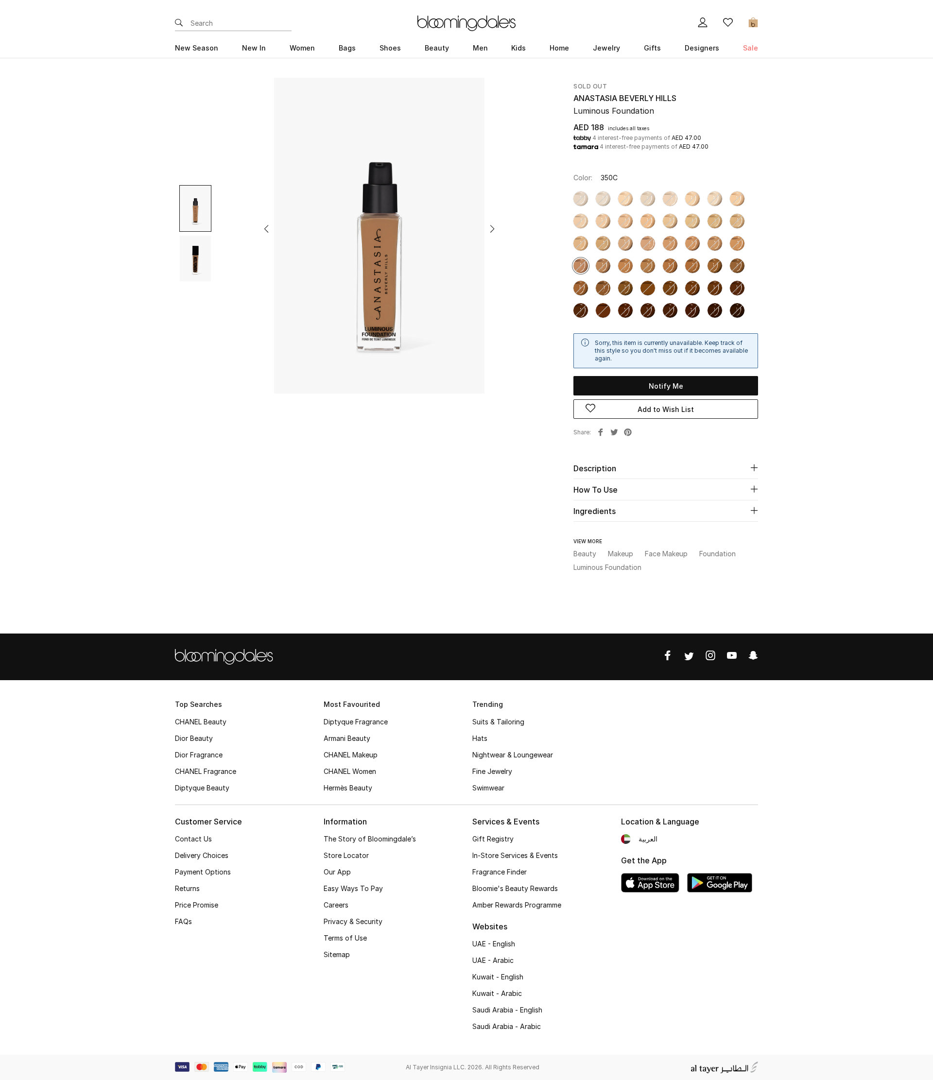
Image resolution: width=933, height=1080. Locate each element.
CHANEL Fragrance (205, 771)
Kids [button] (518, 48)
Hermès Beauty (348, 788)
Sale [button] (750, 48)
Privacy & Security (353, 921)
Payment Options (203, 872)
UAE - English (493, 944)
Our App (337, 872)
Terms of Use (345, 938)
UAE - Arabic (493, 960)
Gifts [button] (652, 48)
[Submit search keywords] (179, 23)
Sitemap (337, 954)
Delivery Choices (201, 855)
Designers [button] (702, 48)
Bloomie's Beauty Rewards (515, 888)
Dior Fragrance (199, 755)
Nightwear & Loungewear (512, 755)
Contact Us (193, 839)
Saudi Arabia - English (507, 1010)
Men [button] (480, 48)
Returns (187, 888)
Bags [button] (347, 48)
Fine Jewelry (492, 771)
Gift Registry (493, 839)
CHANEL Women (350, 771)
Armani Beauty (347, 738)
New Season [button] (196, 48)
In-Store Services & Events (515, 855)
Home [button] (559, 48)
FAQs (183, 921)
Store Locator (346, 855)
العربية (648, 839)
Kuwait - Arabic (497, 993)
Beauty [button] (437, 48)
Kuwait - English (497, 977)
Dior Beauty (194, 738)
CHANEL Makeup (351, 755)
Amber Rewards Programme (516, 905)
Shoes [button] (390, 48)
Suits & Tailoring (498, 722)
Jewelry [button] (606, 48)
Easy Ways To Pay (353, 888)
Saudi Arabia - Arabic (506, 1026)
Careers (336, 905)
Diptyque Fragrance (356, 722)
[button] (266, 229)
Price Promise (196, 905)
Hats (479, 738)
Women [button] (302, 48)
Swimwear (488, 788)
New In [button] (254, 48)
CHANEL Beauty (200, 722)
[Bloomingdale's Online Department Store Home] (466, 22)
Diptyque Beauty (202, 788)
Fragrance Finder (499, 872)
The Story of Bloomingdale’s (370, 839)
